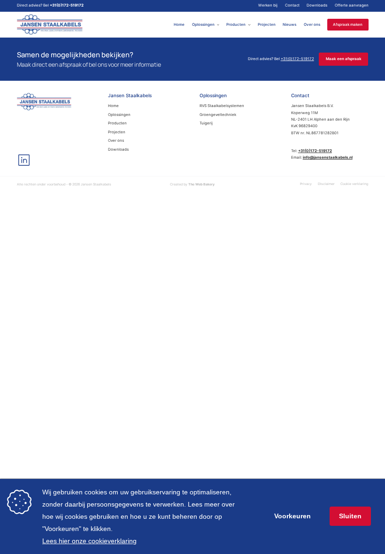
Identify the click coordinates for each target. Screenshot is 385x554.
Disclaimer (326, 184)
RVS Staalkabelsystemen (222, 106)
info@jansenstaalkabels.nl (328, 157)
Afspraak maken (347, 24)
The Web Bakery (201, 184)
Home (179, 24)
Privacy (306, 184)
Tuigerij (206, 123)
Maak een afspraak (344, 58)
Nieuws (289, 24)
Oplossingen (203, 24)
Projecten (267, 24)
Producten (236, 24)
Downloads (317, 5)
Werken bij (267, 5)
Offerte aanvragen (352, 5)
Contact (292, 5)
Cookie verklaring (354, 184)
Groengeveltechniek (218, 115)
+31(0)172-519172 (67, 5)
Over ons (312, 24)
